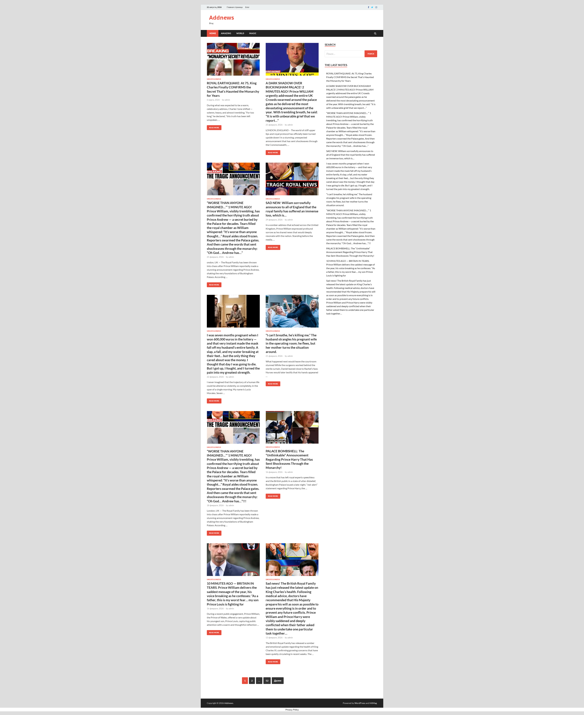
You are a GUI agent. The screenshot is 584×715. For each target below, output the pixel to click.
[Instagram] (376, 7)
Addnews (221, 17)
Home (212, 33)
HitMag (373, 703)
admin (227, 100)
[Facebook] (368, 7)
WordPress (360, 703)
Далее (277, 680)
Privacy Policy (292, 709)
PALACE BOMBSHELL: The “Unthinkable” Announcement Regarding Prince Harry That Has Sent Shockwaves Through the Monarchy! (289, 459)
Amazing (226, 33)
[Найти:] (351, 53)
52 (267, 680)
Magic (252, 33)
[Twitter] (372, 7)
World (240, 33)
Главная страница (235, 7)
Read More (213, 127)
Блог (247, 7)
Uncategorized (214, 79)
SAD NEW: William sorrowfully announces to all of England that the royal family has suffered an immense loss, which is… (350, 155)
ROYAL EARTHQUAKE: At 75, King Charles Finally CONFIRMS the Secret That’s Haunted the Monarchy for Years (350, 77)
